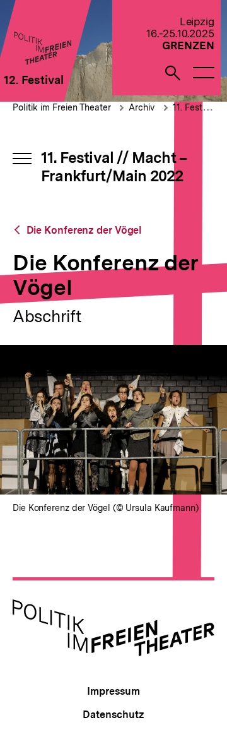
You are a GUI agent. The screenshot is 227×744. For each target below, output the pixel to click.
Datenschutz (113, 715)
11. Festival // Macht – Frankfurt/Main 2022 (114, 166)
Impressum (113, 691)
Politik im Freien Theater (63, 107)
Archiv (141, 107)
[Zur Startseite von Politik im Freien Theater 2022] (42, 61)
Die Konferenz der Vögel (84, 230)
